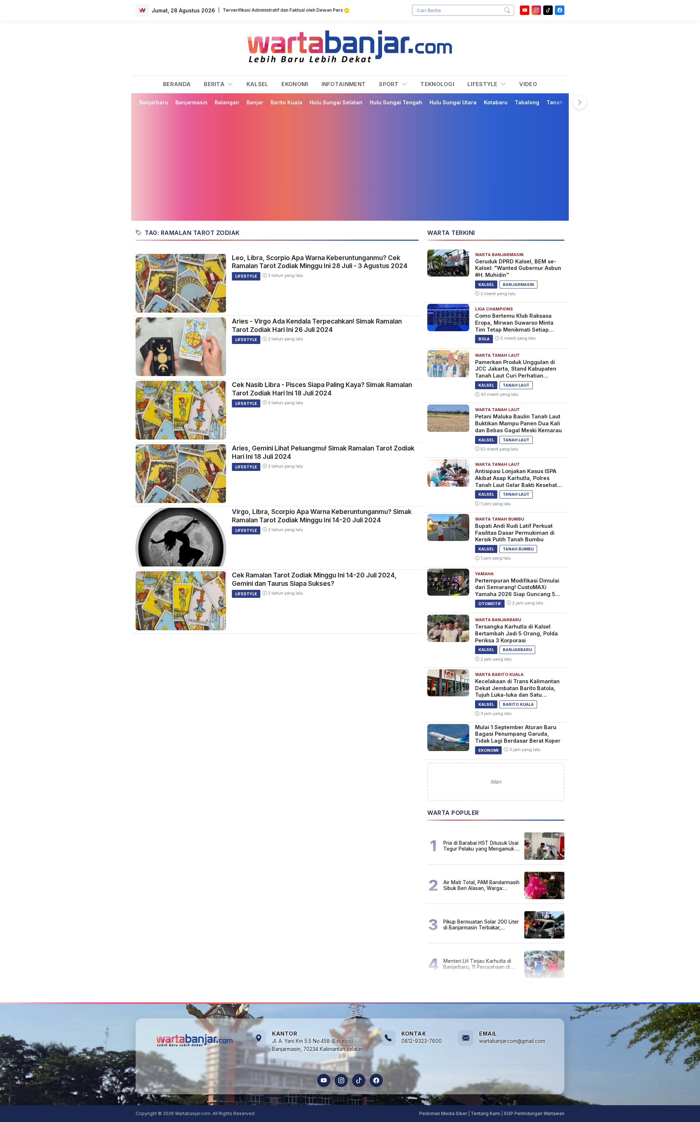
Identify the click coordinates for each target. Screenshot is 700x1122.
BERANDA (177, 84)
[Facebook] (559, 10)
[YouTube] (524, 10)
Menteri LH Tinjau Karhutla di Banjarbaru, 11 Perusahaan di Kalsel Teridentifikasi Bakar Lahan (477, 964)
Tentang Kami (485, 1113)
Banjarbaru (153, 102)
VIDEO (528, 84)
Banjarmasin (191, 102)
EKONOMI (294, 84)
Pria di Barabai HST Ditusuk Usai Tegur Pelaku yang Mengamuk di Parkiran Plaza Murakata (481, 846)
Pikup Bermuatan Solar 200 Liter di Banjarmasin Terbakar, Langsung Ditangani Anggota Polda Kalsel (481, 925)
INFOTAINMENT (344, 84)
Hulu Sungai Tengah (396, 102)
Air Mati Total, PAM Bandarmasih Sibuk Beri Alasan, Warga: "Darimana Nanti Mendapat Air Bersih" (481, 885)
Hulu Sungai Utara (453, 102)
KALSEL (257, 84)
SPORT (389, 84)
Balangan (227, 102)
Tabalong (527, 102)
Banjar (254, 102)
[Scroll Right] (579, 102)
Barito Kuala (286, 102)
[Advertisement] (354, 163)
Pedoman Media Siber (443, 1113)
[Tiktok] (548, 10)
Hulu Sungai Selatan (336, 102)
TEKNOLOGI (437, 84)
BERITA (215, 84)
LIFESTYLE (483, 84)
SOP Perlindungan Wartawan (534, 1113)
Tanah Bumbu (564, 102)
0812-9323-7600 (421, 1041)
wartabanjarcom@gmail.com (512, 1041)
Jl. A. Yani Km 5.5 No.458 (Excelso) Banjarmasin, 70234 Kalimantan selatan (317, 1045)
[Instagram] (536, 10)
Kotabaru (496, 102)
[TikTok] (358, 1080)
